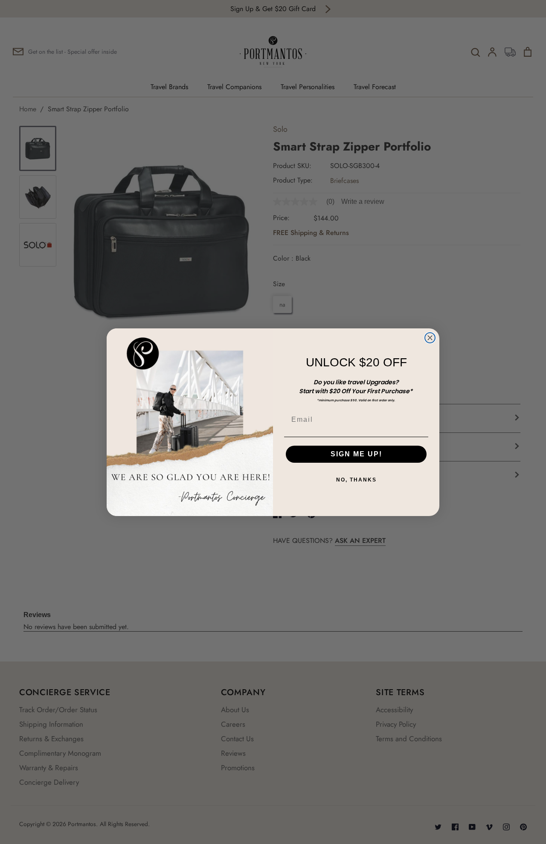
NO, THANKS (356, 480)
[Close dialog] (430, 338)
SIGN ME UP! (356, 454)
